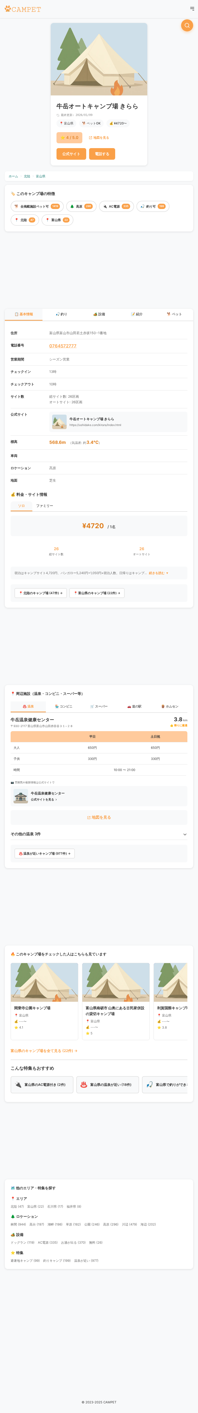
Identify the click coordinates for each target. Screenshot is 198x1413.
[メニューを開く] (192, 9)
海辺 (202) (148, 1224)
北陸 (27, 176)
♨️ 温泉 (28, 706)
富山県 (40, 176)
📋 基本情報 (23, 314)
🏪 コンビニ (63, 706)
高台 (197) (36, 1224)
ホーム (13, 176)
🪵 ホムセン (169, 706)
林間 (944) (18, 1224)
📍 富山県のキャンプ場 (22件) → (97, 593)
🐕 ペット (174, 314)
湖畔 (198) (55, 1224)
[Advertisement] (99, 271)
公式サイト (71, 153)
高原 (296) (111, 1224)
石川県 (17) (55, 1206)
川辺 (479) (129, 1224)
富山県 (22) (35, 1206)
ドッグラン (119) (23, 1242)
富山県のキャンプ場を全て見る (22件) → (44, 1050)
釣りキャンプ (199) (57, 1260)
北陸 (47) (17, 1206)
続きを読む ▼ (159, 573)
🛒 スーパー (99, 706)
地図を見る (101, 137)
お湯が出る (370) (73, 1242)
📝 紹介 (137, 314)
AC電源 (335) (48, 1242)
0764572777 (63, 345)
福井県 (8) (74, 1206)
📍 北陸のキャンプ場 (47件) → (41, 593)
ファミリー (44, 506)
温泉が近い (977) (86, 1260)
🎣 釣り (61, 314)
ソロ (21, 506)
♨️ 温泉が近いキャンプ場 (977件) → (45, 853)
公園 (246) (92, 1224)
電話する (102, 153)
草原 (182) (73, 1224)
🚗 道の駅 (134, 706)
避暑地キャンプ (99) (25, 1260)
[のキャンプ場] (22, 9)
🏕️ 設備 (99, 314)
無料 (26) (96, 1242)
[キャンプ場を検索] (187, 25)
